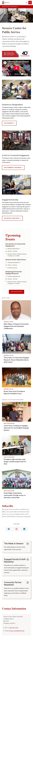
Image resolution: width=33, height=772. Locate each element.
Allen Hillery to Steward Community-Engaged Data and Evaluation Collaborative (16, 326)
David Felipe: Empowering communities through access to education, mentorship (14, 495)
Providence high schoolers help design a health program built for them (15, 462)
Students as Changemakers (12, 105)
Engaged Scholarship (10, 200)
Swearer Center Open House (16, 259)
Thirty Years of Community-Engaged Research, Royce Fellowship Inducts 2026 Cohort (16, 360)
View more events (16, 291)
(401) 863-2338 (13, 628)
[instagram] (16, 529)
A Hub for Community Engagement (15, 155)
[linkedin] (24, 529)
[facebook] (8, 529)
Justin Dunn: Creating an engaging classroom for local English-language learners (16, 428)
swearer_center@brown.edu (16, 631)
